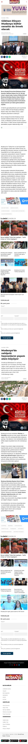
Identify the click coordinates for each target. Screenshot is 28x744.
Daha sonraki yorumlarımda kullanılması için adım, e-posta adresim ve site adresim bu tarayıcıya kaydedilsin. (14, 324)
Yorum (3, 306)
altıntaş (4, 525)
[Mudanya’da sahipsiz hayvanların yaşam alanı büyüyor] (7, 246)
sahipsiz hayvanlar (18, 531)
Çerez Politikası (6, 724)
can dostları (18, 525)
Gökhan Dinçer (5, 210)
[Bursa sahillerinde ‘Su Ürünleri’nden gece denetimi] (20, 246)
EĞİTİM (4, 699)
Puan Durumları (6, 714)
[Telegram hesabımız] (19, 665)
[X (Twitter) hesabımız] (12, 665)
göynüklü (21, 528)
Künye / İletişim (6, 728)
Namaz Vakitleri (6, 709)
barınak (11, 525)
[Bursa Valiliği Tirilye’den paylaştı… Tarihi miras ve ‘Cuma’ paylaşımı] (14, 228)
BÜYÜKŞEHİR (6, 693)
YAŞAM (4, 691)
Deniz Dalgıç (5, 528)
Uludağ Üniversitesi (7, 213)
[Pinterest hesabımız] (16, 665)
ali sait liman (5, 207)
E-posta (17, 316)
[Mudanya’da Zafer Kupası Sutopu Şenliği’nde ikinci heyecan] (7, 263)
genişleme (13, 528)
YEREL (24, 33)
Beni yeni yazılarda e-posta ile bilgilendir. (10, 333)
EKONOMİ (5, 695)
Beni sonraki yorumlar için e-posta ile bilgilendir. (12, 329)
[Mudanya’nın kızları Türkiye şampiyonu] (20, 263)
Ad (2, 316)
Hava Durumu (6, 705)
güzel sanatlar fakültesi (18, 210)
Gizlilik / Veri (5, 722)
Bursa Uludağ (14, 207)
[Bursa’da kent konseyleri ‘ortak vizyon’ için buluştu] (14, 285)
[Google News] (24, 57)
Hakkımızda (5, 720)
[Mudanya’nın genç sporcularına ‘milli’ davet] (14, 602)
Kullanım (5, 726)
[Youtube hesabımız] (14, 665)
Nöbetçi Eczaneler (7, 712)
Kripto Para (5, 707)
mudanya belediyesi (6, 531)
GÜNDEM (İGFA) (7, 689)
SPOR (4, 697)
